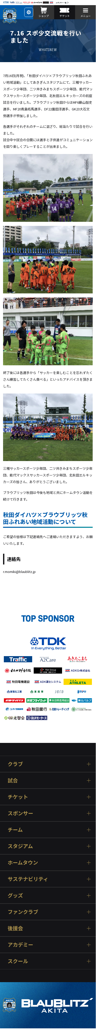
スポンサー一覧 (61, 3)
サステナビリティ (28, 879)
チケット (18, 796)
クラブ (15, 764)
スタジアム (20, 846)
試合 (13, 780)
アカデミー (20, 944)
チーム (15, 829)
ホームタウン (23, 862)
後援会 (15, 928)
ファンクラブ (23, 911)
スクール (18, 961)
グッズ (15, 895)
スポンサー (20, 813)
